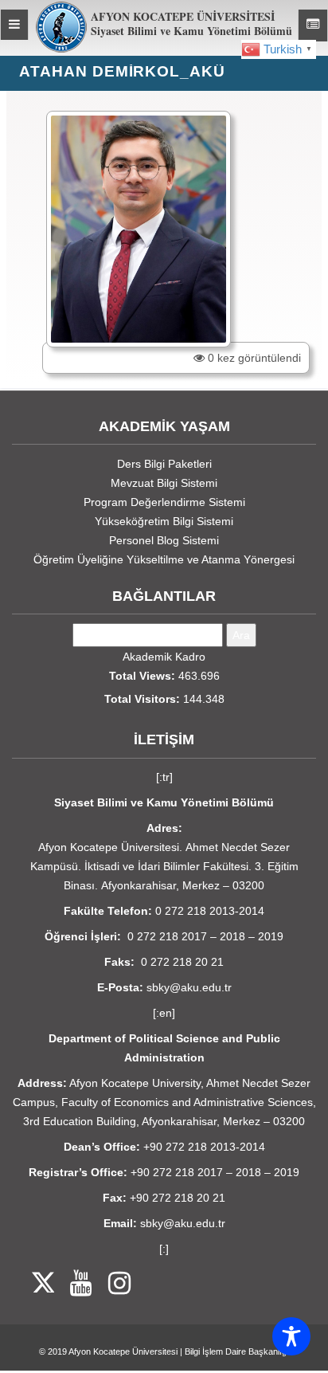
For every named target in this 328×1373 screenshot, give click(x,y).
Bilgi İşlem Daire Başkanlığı (237, 1351)
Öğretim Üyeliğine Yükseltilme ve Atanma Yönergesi (164, 559)
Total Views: (143, 675)
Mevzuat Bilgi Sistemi (164, 483)
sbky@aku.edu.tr (189, 987)
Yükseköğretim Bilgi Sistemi (164, 521)
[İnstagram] (111, 1284)
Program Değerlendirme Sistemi (164, 502)
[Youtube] (73, 1284)
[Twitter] (33, 1284)
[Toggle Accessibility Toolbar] (291, 1336)
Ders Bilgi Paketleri (164, 463)
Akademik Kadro (164, 656)
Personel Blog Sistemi (164, 540)
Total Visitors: (143, 698)
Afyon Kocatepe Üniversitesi (123, 1351)
